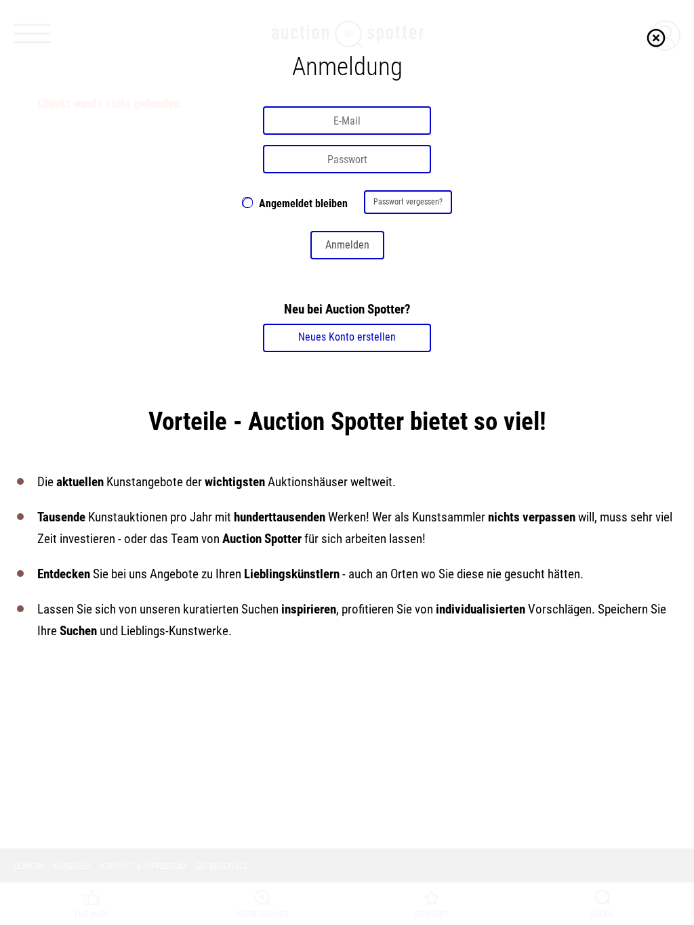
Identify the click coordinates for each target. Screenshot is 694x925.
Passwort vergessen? (408, 202)
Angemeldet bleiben (303, 203)
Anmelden (347, 244)
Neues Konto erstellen (347, 336)
